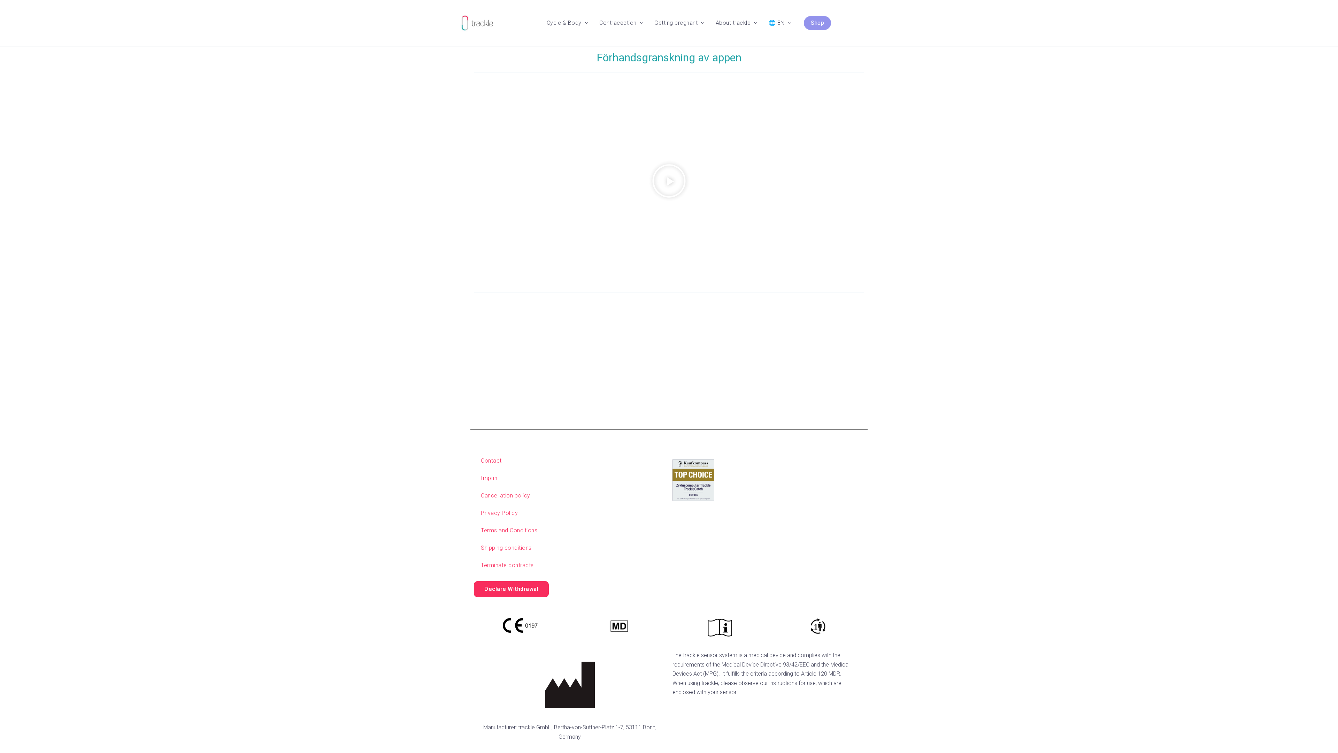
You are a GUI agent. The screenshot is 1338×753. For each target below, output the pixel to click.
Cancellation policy (505, 495)
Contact (491, 460)
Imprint (490, 478)
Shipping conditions (506, 548)
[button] (585, 23)
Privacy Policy (499, 513)
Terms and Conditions (509, 530)
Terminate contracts (507, 565)
